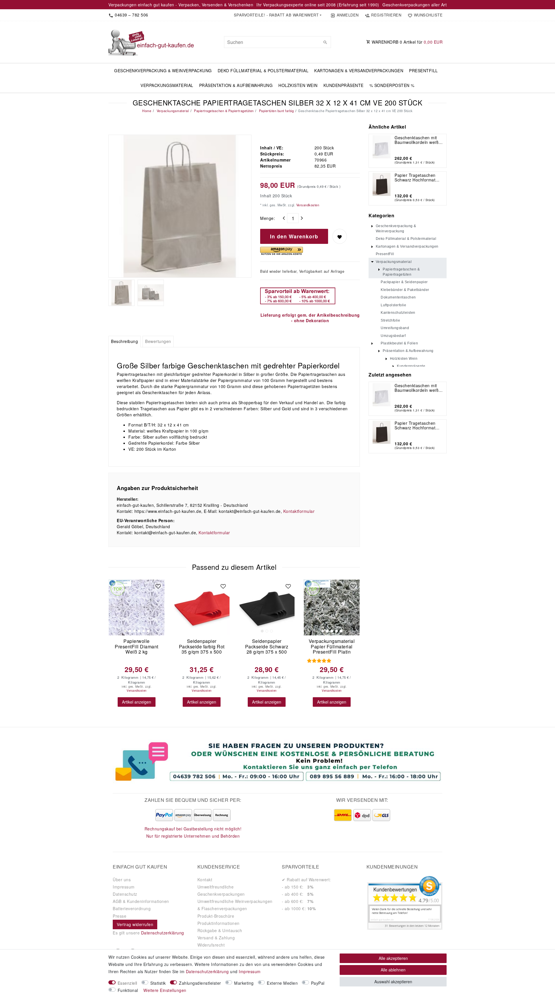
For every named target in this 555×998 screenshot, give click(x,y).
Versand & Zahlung (216, 938)
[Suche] (325, 42)
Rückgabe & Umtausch (219, 930)
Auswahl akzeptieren (393, 981)
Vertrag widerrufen (135, 924)
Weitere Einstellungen (164, 990)
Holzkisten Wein (298, 85)
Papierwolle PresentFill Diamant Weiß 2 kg (136, 646)
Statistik (158, 983)
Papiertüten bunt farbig (276, 110)
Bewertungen (158, 341)
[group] (136, 607)
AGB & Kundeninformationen (141, 901)
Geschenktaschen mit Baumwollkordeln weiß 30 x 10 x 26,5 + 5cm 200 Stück (417, 139)
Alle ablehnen (393, 970)
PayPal (318, 983)
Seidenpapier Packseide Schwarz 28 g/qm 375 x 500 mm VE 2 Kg (266, 646)
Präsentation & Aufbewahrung (236, 85)
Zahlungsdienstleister (200, 983)
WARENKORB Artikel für (407, 42)
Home (146, 110)
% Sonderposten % (392, 85)
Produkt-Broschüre (215, 916)
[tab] (124, 341)
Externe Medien (282, 983)
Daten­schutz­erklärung (207, 971)
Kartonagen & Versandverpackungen (358, 70)
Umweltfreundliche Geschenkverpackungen (221, 890)
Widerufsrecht (211, 945)
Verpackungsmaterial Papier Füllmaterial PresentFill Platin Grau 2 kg (332, 646)
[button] (277, 15)
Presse (119, 916)
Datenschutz (125, 894)
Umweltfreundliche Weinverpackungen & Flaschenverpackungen (235, 904)
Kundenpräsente (343, 85)
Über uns (122, 879)
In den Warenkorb (294, 236)
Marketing (244, 983)
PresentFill (423, 70)
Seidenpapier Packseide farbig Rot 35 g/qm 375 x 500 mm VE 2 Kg (202, 646)
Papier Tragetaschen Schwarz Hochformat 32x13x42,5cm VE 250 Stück (417, 177)
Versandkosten (307, 205)
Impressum (124, 887)
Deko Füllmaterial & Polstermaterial (263, 70)
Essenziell (127, 983)
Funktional (128, 990)
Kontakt (204, 879)
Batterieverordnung (132, 908)
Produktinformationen (218, 923)
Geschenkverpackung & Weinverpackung (163, 70)
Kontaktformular (299, 511)
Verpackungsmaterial (166, 85)
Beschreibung (124, 341)
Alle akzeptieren (393, 958)
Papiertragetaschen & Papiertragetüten (223, 110)
